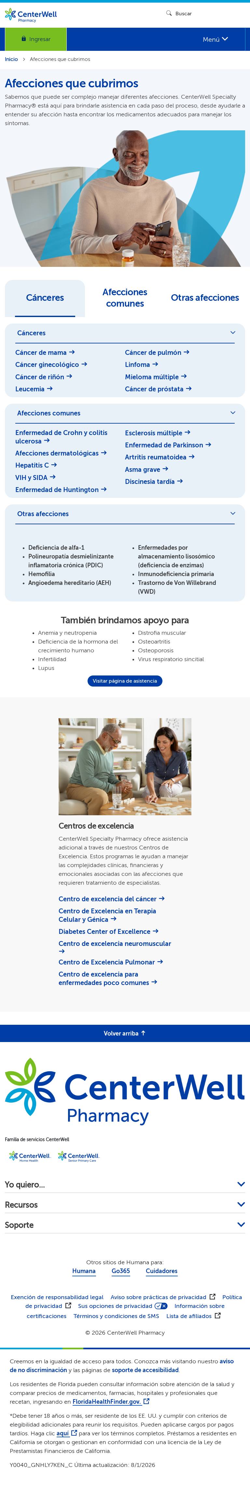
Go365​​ (121, 1271)
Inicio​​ (11, 59)
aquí (63, 1433)
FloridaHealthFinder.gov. (107, 1402)
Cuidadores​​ (162, 1271)
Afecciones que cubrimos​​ (60, 59)
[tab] (45, 298)
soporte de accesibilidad (145, 1370)
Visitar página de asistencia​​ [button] (125, 681)
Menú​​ (212, 39)
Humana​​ (84, 1271)
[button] (35, 39)
